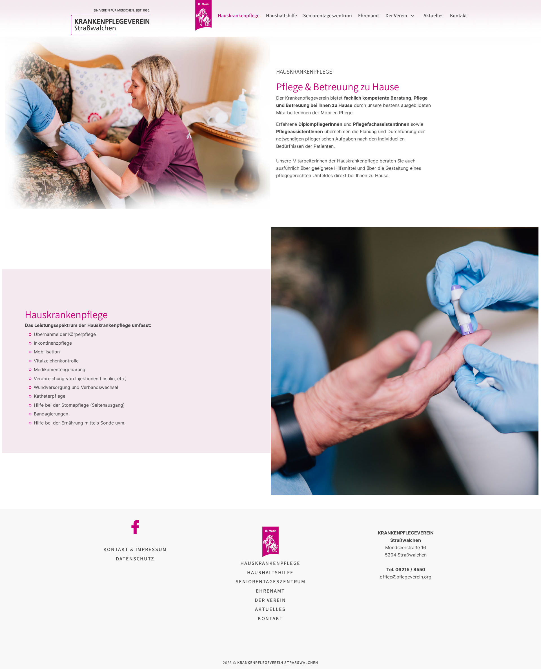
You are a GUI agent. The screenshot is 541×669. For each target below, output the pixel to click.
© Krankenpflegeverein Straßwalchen (275, 662)
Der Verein (396, 15)
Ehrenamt (368, 15)
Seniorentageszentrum (327, 15)
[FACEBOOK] (135, 527)
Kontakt (458, 15)
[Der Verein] (414, 15)
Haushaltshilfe (281, 15)
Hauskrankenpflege (239, 15)
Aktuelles (434, 15)
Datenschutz (135, 558)
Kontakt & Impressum (135, 549)
